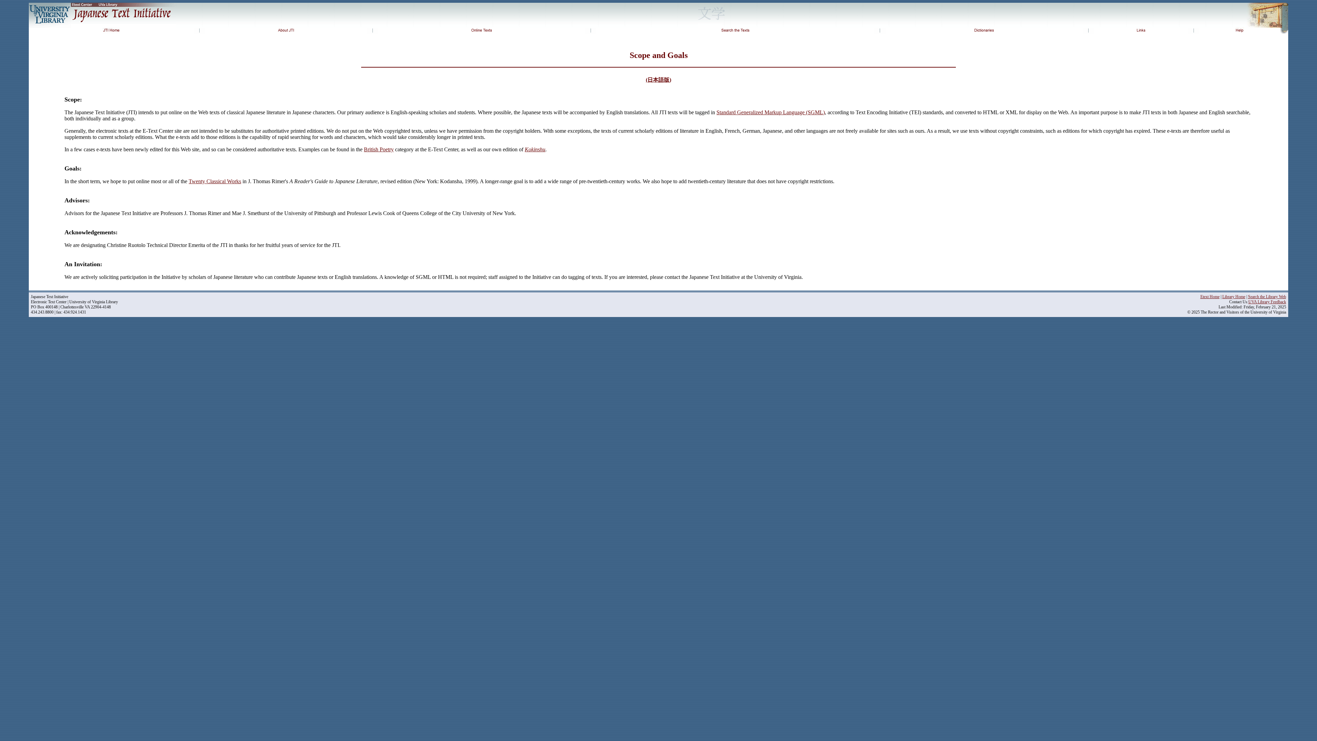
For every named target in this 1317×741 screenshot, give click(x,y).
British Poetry (379, 149)
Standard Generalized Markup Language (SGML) (770, 112)
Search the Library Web (1267, 296)
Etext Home (1210, 296)
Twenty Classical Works (215, 181)
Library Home (1233, 296)
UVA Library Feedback (1267, 301)
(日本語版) (658, 80)
